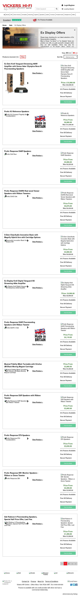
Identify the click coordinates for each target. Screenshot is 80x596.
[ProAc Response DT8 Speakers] (16, 438)
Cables (47, 14)
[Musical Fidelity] (46, 573)
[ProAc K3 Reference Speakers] (16, 115)
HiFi (11, 14)
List (76, 53)
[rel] (58, 573)
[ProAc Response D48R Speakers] (16, 154)
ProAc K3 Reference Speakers (16, 111)
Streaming (30, 14)
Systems (36, 14)
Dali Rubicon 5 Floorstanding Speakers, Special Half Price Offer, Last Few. (20, 518)
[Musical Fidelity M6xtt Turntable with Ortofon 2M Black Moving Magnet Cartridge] (16, 371)
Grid (69, 53)
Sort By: (60, 57)
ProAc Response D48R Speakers (17, 151)
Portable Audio (59, 14)
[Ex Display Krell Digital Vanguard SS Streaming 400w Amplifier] (16, 287)
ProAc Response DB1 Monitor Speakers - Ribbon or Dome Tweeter (21, 474)
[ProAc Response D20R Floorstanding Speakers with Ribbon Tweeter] (16, 328)
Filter (23, 57)
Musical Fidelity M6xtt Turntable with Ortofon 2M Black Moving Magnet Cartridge (23, 365)
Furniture (52, 14)
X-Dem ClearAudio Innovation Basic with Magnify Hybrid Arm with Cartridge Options (22, 236)
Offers (73, 14)
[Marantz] (71, 573)
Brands (7, 14)
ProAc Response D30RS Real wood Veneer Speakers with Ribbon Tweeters (21, 192)
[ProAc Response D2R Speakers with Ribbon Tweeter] (16, 401)
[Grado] (34, 573)
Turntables (24, 14)
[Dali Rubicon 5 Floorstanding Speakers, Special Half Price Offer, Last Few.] (16, 524)
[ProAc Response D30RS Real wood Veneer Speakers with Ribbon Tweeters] (16, 196)
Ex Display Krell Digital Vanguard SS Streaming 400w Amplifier (19, 282)
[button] (5, 83)
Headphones (68, 14)
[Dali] (21, 573)
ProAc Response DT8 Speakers (17, 435)
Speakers (42, 14)
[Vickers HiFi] (17, 7)
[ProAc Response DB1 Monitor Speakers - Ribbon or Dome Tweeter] (16, 478)
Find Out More (68, 102)
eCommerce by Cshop (70, 594)
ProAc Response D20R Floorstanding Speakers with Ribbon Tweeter (19, 323)
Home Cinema (17, 14)
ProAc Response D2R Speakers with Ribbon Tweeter (22, 396)
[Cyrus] (8, 573)
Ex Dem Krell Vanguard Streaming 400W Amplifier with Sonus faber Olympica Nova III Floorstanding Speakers (23, 66)
